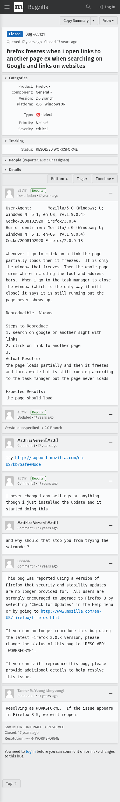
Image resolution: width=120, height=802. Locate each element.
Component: (22, 92)
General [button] (44, 92)
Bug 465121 (35, 34)
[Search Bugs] (88, 7)
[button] (107, 7)
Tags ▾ (82, 179)
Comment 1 (26, 446)
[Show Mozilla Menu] (18, 7)
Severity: (25, 129)
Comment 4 (26, 566)
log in (31, 751)
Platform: (25, 104)
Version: (26, 98)
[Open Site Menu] (7, 7)
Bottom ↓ (59, 179)
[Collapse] (110, 193)
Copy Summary (76, 20)
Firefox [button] (43, 86)
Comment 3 (26, 528)
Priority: (26, 123)
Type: (28, 114)
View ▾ (108, 20)
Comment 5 (26, 696)
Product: (25, 86)
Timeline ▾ (105, 179)
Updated (24, 417)
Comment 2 (26, 484)
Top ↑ (11, 783)
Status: (27, 149)
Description (26, 196)
